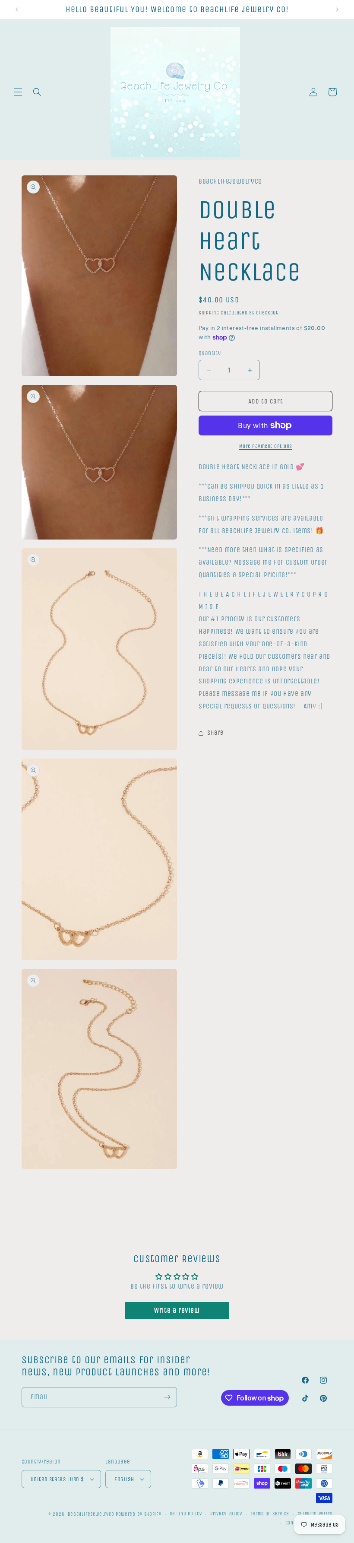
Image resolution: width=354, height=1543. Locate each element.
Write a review (176, 1310)
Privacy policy (226, 1514)
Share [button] (215, 733)
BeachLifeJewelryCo (91, 1514)
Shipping (209, 313)
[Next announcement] (337, 9)
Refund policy (186, 1514)
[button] (18, 92)
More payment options (265, 446)
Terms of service (270, 1514)
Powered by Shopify (138, 1514)
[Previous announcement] (16, 9)
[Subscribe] (167, 1397)
